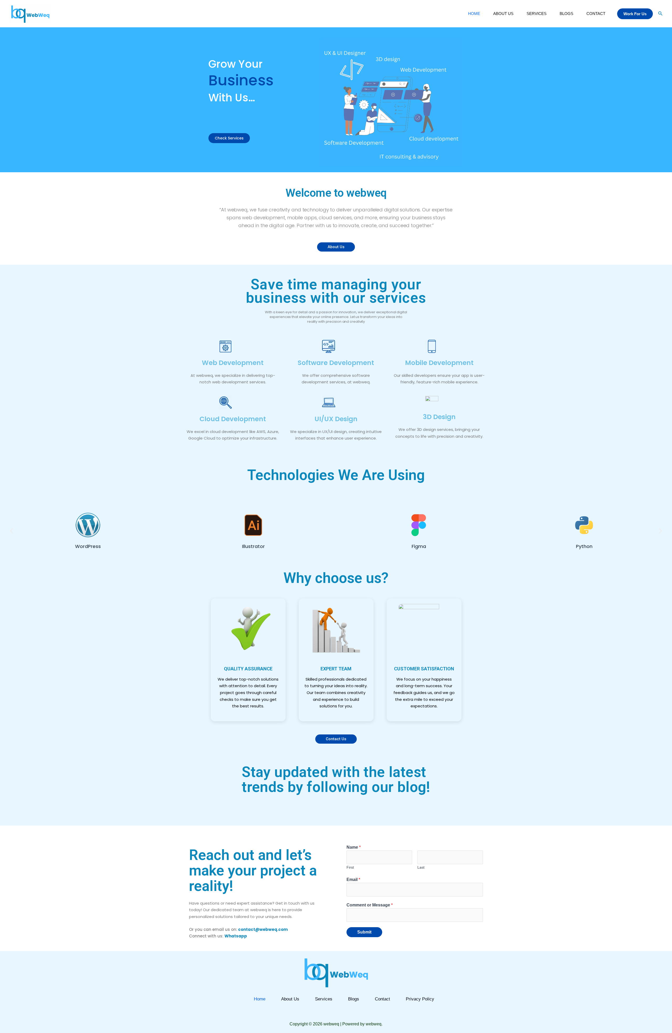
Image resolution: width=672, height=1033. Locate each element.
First (350, 867)
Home (474, 13)
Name (353, 847)
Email (353, 879)
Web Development (233, 362)
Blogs (566, 13)
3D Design (439, 416)
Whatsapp (235, 936)
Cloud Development (233, 419)
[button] (635, 13)
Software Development (336, 362)
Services (537, 13)
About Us (503, 13)
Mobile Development (439, 362)
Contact (595, 13)
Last (420, 867)
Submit (364, 932)
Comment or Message (369, 905)
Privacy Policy (420, 999)
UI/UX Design (336, 419)
